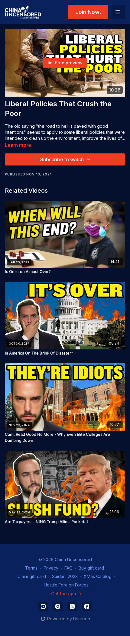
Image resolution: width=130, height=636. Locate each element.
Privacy (51, 567)
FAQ (68, 567)
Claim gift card (32, 576)
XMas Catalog (98, 576)
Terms (31, 567)
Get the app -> (66, 593)
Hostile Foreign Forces (66, 584)
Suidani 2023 (65, 576)
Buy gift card (91, 567)
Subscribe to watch (62, 159)
